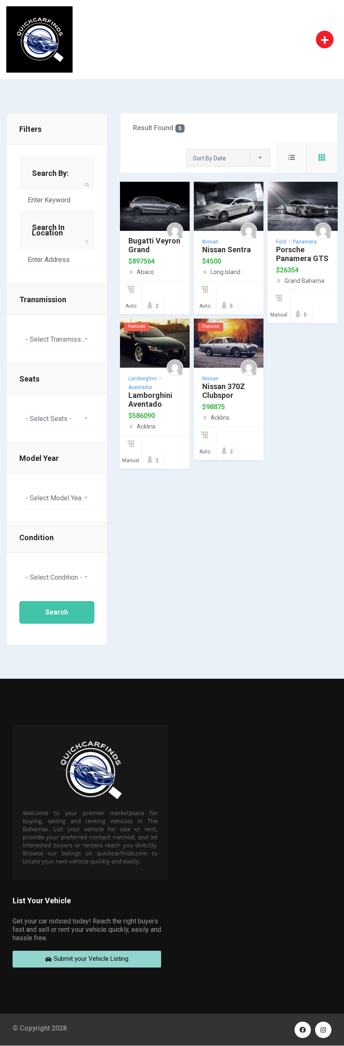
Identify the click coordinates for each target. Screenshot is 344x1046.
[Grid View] (322, 158)
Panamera (305, 242)
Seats (29, 378)
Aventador (140, 387)
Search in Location (48, 230)
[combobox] (56, 339)
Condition (36, 537)
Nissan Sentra (226, 249)
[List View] (291, 158)
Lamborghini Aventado (150, 399)
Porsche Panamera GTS (302, 254)
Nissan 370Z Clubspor (223, 391)
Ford (281, 242)
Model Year (39, 458)
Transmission (42, 299)
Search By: (50, 173)
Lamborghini (142, 379)
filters (30, 129)
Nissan (210, 242)
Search (56, 612)
